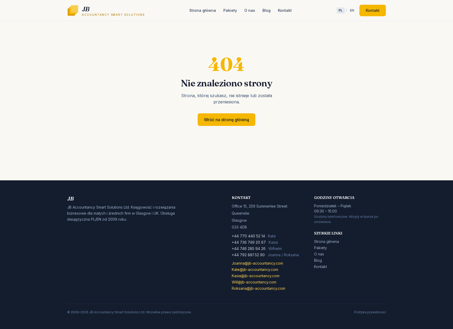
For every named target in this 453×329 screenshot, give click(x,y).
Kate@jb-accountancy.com (255, 269)
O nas (249, 10)
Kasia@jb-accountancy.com (255, 276)
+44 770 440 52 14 (249, 236)
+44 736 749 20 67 (249, 242)
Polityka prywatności (370, 312)
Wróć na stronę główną (226, 119)
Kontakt (285, 10)
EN (352, 10)
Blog (266, 10)
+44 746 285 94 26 (249, 248)
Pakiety (230, 10)
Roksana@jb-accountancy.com (258, 288)
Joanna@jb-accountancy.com (257, 263)
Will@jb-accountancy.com (254, 282)
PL (341, 10)
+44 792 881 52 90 (249, 255)
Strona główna (202, 10)
